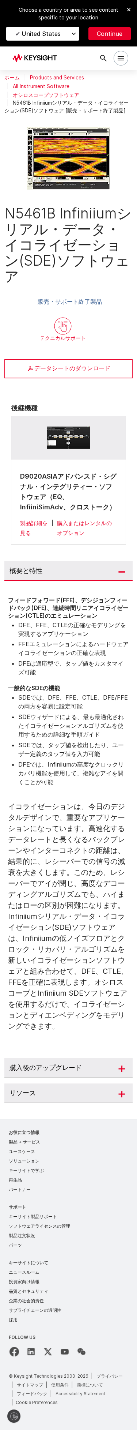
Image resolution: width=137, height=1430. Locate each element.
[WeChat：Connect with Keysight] (81, 1351)
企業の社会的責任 (26, 1300)
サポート (17, 1207)
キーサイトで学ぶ (26, 1170)
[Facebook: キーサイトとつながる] (14, 1351)
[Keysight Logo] (37, 58)
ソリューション (24, 1161)
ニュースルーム (24, 1272)
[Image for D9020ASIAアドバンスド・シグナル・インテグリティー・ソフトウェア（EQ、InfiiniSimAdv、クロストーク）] (68, 437)
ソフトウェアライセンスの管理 (39, 1226)
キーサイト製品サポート (33, 1216)
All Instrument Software (41, 86)
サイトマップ (30, 1385)
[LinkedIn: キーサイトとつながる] (31, 1351)
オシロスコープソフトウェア (46, 95)
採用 (13, 1319)
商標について (90, 1385)
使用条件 (60, 1385)
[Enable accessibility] (13, 1416)
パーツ (15, 1245)
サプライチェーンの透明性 (35, 1310)
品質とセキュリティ (28, 1291)
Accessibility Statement (80, 1393)
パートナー (20, 1189)
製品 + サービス (24, 1142)
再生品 (15, 1180)
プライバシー (109, 1376)
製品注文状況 (22, 1235)
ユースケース (22, 1151)
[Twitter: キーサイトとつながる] (47, 1351)
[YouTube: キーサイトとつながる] (64, 1351)
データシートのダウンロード (72, 368)
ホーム (12, 78)
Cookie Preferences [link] (37, 1402)
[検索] (103, 58)
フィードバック (32, 1393)
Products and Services (57, 78)
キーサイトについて (28, 1262)
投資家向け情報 (24, 1281)
